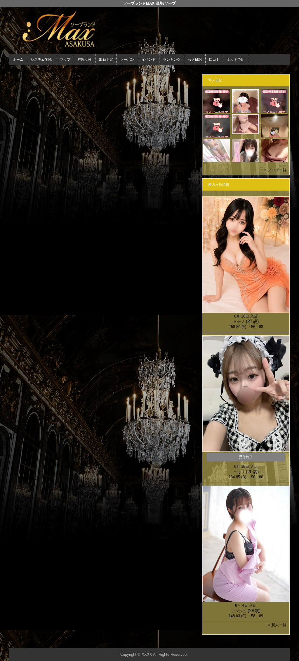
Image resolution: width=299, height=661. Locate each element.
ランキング (171, 59)
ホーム (18, 59)
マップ (65, 59)
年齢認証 (18, 70)
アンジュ (238, 611)
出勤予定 (106, 59)
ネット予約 (235, 59)
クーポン (127, 59)
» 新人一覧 (277, 625)
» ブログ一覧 (275, 170)
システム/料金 (42, 59)
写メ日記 (195, 59)
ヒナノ (239, 322)
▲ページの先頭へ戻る (268, 643)
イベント (149, 59)
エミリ (239, 472)
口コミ (214, 59)
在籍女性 (85, 59)
